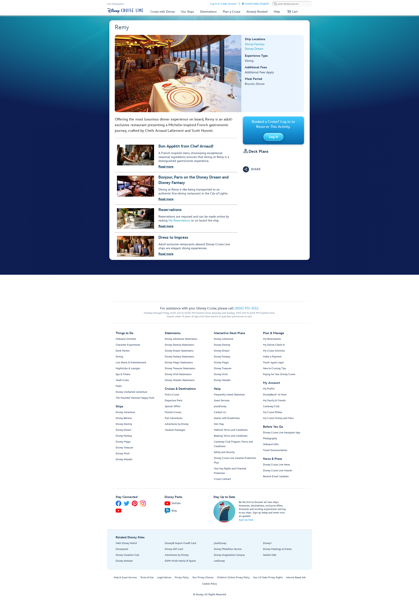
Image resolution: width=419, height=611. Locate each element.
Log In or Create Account (223, 3)
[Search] (275, 4)
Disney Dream (254, 49)
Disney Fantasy (254, 44)
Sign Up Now (246, 520)
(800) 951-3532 (246, 308)
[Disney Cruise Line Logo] (125, 11)
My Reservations (179, 220)
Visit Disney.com (115, 4)
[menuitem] (243, 3)
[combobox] (292, 4)
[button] (292, 11)
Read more (165, 166)
